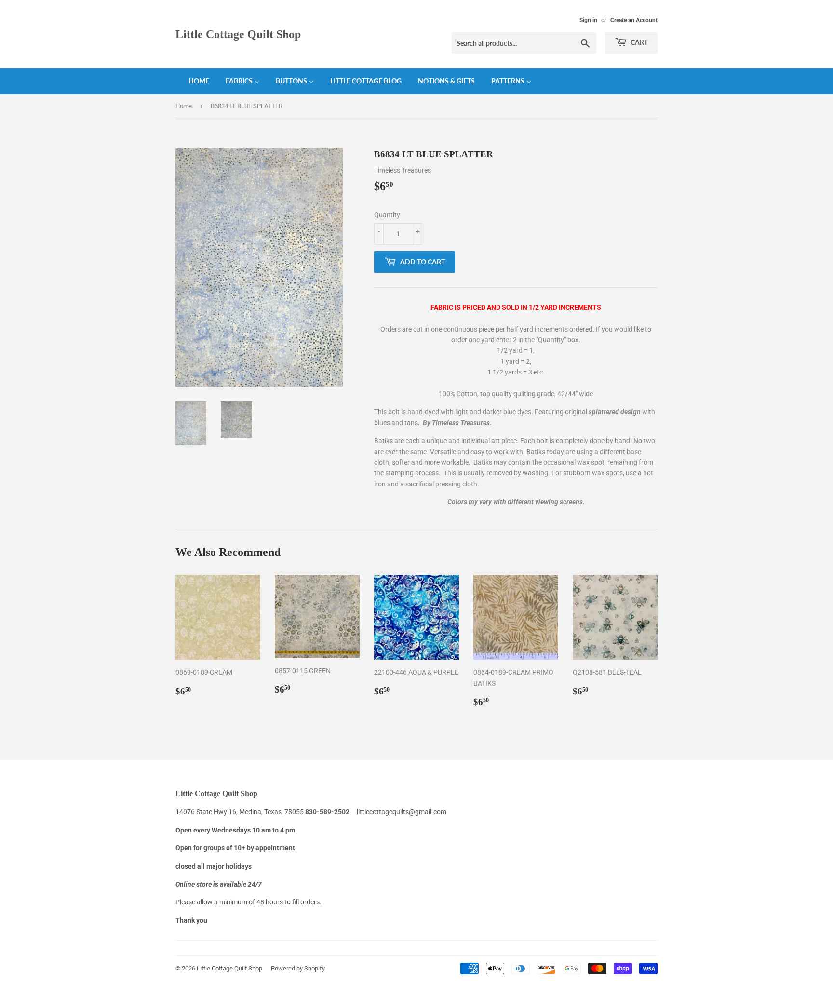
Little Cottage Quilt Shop (238, 34)
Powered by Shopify (298, 968)
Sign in (588, 20)
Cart (638, 42)
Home (183, 106)
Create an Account (634, 20)
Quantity (387, 215)
